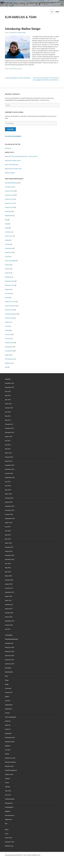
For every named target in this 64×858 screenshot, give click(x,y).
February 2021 (9, 457)
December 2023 (9, 383)
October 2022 (9, 408)
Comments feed (9, 842)
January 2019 (8, 551)
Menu (57, 12)
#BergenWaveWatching (11, 183)
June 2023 (8, 391)
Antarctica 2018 (9, 191)
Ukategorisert (9, 346)
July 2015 (7, 629)
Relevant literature (10, 306)
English (7, 240)
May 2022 (8, 416)
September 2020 (9, 477)
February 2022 (9, 424)
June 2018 (8, 563)
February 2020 (9, 498)
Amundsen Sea (9, 187)
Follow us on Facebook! (13, 136)
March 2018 (8, 576)
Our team (19, 68)
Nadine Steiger (22, 32)
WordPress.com (36, 855)
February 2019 (9, 547)
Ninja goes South (9, 285)
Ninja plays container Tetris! (12, 160)
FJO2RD (7, 256)
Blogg (6, 224)
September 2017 (9, 592)
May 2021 (8, 449)
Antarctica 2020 (9, 199)
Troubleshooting (9, 342)
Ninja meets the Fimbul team (13, 168)
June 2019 (8, 531)
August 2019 (8, 522)
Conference (8, 232)
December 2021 (9, 428)
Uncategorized (9, 351)
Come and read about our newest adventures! (17, 78)
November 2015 (9, 621)
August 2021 (8, 436)
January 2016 (8, 617)
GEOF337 (7, 273)
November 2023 (9, 387)
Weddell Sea (8, 363)
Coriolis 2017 (13, 68)
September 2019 (9, 518)
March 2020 (8, 494)
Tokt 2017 (8, 338)
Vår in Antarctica (9, 359)
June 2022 (8, 412)
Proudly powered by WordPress (13, 855)
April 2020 (8, 490)
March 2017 (8, 600)
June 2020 (8, 485)
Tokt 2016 (8, 334)
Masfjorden (8, 277)
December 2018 (9, 555)
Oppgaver (7, 289)
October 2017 (9, 588)
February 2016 (9, 613)
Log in (6, 833)
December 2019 (9, 506)
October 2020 (9, 473)
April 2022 (8, 420)
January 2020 (8, 502)
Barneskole (8, 211)
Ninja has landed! (9, 173)
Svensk (7, 326)
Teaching (7, 330)
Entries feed (8, 838)
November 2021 (9, 432)
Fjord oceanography (10, 260)
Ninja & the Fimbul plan (11, 164)
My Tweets (8, 148)
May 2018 (8, 567)
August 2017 (8, 596)
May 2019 (8, 535)
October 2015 (9, 625)
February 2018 (9, 580)
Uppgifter (7, 355)
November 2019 (9, 510)
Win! (6, 367)
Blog (6, 219)
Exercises (7, 244)
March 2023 (8, 404)
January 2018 (8, 584)
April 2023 (8, 399)
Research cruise (9, 310)
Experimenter (8, 248)
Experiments (8, 252)
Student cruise (9, 318)
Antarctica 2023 (9, 207)
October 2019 (9, 514)
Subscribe (10, 129)
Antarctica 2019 (9, 195)
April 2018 (8, 572)
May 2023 (8, 395)
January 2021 (8, 461)
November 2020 (9, 469)
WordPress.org (9, 846)
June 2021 (8, 445)
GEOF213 (7, 269)
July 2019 (7, 526)
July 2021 (7, 440)
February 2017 (9, 604)
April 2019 (8, 539)
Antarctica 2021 (9, 203)
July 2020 (7, 481)
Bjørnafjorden (9, 215)
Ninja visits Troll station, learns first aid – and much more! (21, 156)
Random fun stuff (10, 301)
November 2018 (9, 559)
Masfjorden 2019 (10, 281)
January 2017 (8, 608)
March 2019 (8, 543)
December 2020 (9, 465)
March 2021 (8, 453)
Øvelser (7, 297)
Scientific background (11, 314)
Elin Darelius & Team (20, 17)
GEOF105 (7, 265)
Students (7, 322)
